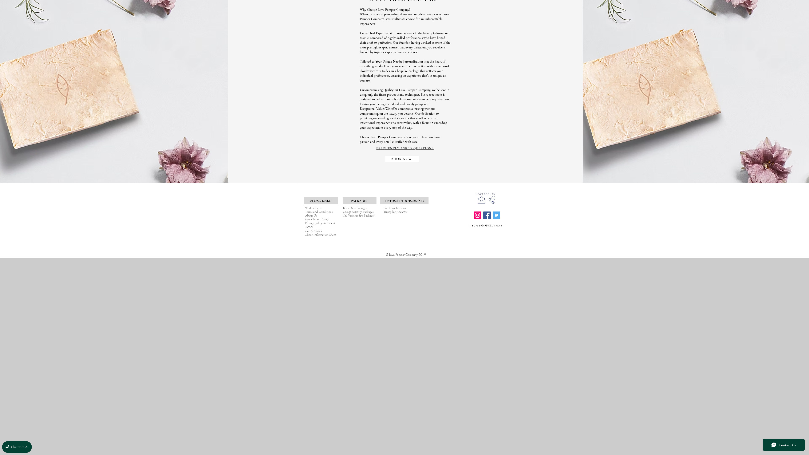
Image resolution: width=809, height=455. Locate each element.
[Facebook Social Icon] (487, 215)
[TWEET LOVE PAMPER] (496, 215)
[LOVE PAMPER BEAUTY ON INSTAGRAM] (477, 215)
